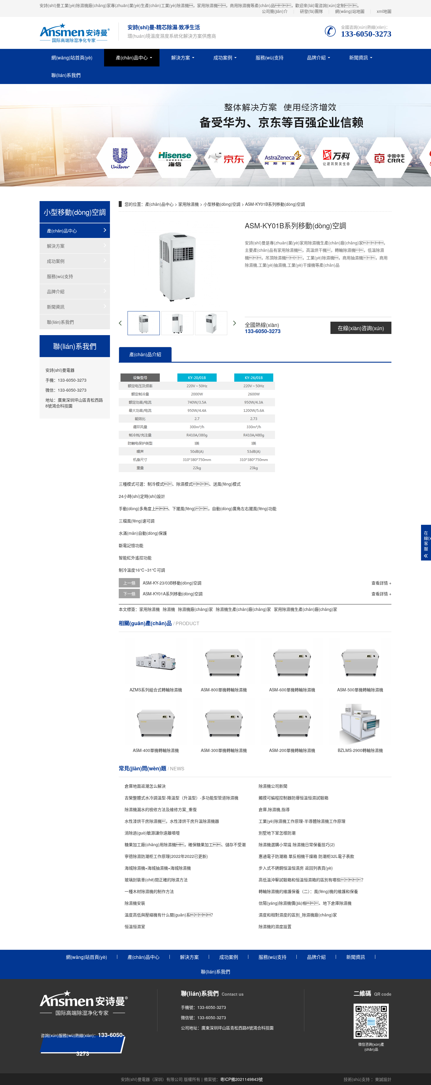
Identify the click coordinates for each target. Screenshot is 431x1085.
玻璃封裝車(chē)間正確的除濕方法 (156, 879)
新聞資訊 (358, 57)
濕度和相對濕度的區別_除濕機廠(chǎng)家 (298, 915)
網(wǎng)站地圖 (349, 11)
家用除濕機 (188, 204)
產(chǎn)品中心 (132, 57)
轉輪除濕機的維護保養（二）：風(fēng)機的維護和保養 (308, 891)
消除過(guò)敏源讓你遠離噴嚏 (152, 833)
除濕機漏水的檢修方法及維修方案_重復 (161, 809)
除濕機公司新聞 (273, 786)
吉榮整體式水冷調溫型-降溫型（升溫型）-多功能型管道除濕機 (181, 798)
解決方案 (180, 57)
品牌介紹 (316, 57)
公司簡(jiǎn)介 (275, 11)
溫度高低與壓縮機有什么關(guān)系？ (170, 915)
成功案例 (222, 57)
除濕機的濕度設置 (275, 926)
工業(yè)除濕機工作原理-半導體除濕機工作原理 (302, 821)
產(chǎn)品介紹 (145, 354)
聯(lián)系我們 (66, 75)
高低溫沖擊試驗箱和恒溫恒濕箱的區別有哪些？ (312, 879)
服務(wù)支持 (270, 57)
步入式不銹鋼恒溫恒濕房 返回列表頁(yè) (296, 868)
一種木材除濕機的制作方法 (149, 891)
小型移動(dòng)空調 (221, 204)
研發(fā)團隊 (311, 11)
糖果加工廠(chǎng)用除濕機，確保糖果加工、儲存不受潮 (185, 844)
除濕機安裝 (135, 903)
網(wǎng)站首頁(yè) (71, 57)
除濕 (180, 484)
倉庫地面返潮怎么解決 (145, 786)
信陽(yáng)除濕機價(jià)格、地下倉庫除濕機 (305, 903)
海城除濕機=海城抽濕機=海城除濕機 (158, 868)
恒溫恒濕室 (135, 926)
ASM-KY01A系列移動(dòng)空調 (173, 594)
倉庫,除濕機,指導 (274, 809)
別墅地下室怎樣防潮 (277, 833)
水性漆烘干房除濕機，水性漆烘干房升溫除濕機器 (172, 821)
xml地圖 (384, 11)
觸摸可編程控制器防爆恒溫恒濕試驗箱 (293, 798)
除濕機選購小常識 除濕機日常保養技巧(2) (297, 844)
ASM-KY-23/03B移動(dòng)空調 (172, 583)
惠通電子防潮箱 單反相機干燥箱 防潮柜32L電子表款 (306, 856)
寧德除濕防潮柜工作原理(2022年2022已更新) (166, 856)
